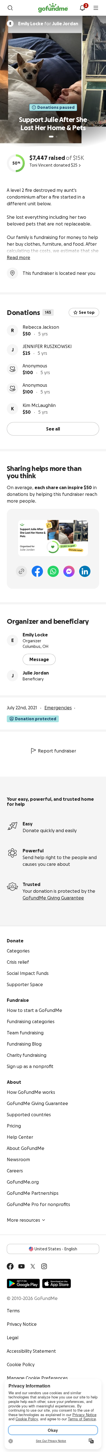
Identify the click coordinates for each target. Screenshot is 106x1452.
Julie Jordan (36, 672)
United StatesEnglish (55, 1249)
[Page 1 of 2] (51, 136)
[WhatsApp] (53, 571)
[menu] (95, 7)
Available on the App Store (56, 1283)
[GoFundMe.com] (53, 8)
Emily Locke (35, 634)
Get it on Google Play (23, 1283)
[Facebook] (37, 571)
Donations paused (56, 107)
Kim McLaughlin (39, 405)
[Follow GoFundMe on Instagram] (44, 1266)
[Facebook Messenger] (69, 571)
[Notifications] (82, 7)
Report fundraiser (57, 750)
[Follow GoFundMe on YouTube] (21, 1266)
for (48, 23)
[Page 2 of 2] (56, 136)
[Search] (10, 7)
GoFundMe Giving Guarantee (53, 897)
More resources (23, 1220)
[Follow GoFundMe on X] (32, 1266)
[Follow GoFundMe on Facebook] (10, 1266)
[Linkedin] (84, 571)
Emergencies (58, 707)
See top (87, 312)
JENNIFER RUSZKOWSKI (47, 346)
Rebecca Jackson (41, 327)
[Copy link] (21, 571)
